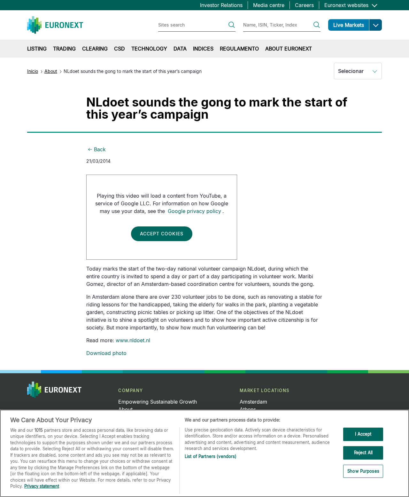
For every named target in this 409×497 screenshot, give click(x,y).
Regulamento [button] (239, 48)
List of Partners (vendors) (210, 456)
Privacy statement (41, 486)
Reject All (363, 452)
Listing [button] (37, 48)
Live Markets (348, 25)
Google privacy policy (194, 211)
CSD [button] (119, 48)
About (50, 71)
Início (32, 71)
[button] (375, 25)
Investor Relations (221, 5)
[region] (204, 453)
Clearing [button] (95, 48)
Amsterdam (253, 401)
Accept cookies (161, 233)
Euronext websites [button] (347, 5)
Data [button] (180, 48)
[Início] (55, 25)
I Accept (363, 434)
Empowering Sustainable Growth (157, 401)
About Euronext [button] (288, 48)
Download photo (106, 353)
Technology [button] (149, 48)
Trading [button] (64, 48)
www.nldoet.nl (133, 340)
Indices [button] (203, 48)
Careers (304, 5)
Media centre (268, 5)
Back (100, 149)
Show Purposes (363, 471)
